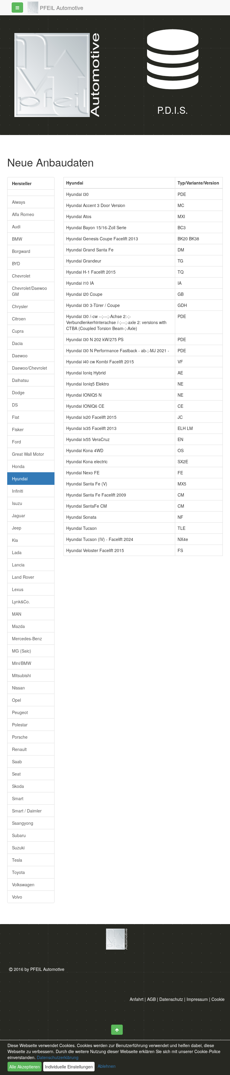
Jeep (16, 528)
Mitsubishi (21, 675)
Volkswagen (23, 884)
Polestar (20, 725)
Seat (16, 774)
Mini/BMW (21, 663)
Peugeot (20, 712)
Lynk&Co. (21, 602)
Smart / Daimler (27, 811)
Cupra (18, 331)
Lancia (18, 565)
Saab (17, 761)
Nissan (18, 688)
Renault (19, 749)
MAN (16, 614)
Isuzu (17, 503)
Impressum (197, 999)
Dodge (18, 392)
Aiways (18, 202)
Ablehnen (107, 1066)
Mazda (18, 626)
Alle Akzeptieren (24, 1067)
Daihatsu (20, 380)
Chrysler (20, 306)
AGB (151, 999)
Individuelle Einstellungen (69, 1067)
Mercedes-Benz (27, 638)
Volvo (17, 897)
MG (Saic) (21, 651)
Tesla (17, 860)
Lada (17, 552)
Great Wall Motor (28, 454)
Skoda (18, 786)
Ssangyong (22, 823)
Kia (15, 540)
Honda (18, 466)
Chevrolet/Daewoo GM (29, 291)
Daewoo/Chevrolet (29, 368)
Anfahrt (136, 999)
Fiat (15, 417)
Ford (16, 442)
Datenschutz (171, 999)
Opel (16, 700)
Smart (17, 798)
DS (15, 405)
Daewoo (20, 356)
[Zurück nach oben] (117, 1030)
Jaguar (18, 515)
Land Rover (23, 577)
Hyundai (20, 479)
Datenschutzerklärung (57, 1057)
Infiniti (17, 491)
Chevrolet (21, 276)
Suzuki (18, 848)
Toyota (18, 872)
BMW (17, 239)
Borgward (21, 251)
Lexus (17, 589)
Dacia (17, 343)
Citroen (19, 319)
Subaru (19, 835)
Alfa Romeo (23, 214)
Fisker (18, 429)
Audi (16, 227)
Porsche (20, 737)
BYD (16, 263)
